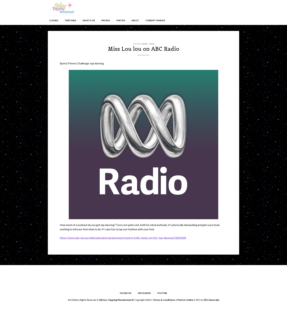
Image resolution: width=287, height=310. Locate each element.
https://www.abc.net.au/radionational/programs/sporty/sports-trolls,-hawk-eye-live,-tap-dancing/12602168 (123, 237)
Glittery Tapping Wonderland (63, 8)
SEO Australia (211, 299)
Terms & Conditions (164, 299)
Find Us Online (185, 299)
